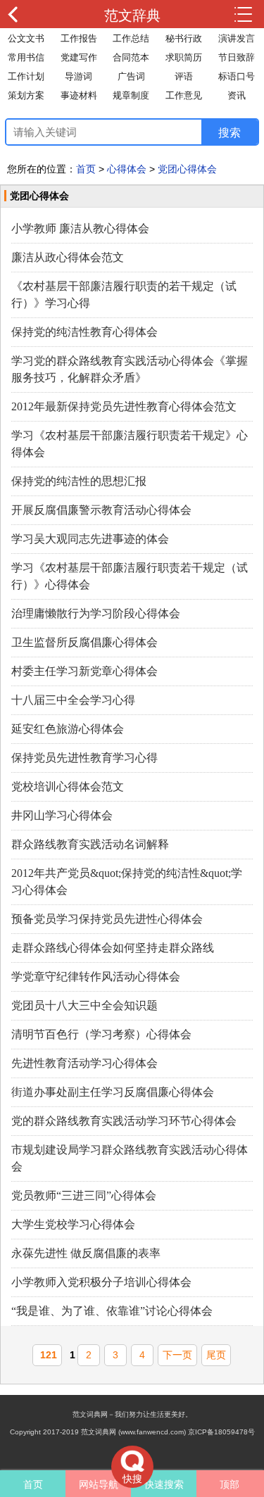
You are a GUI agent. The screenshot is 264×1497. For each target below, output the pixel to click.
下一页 (177, 1354)
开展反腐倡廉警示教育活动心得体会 (101, 510)
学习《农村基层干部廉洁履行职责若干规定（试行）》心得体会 (129, 576)
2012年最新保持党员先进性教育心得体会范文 (124, 406)
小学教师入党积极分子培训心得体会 (101, 1282)
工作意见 (183, 95)
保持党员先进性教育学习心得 (84, 758)
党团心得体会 (187, 169)
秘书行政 (183, 38)
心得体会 (126, 169)
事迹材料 (79, 95)
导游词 (78, 76)
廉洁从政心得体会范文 (67, 257)
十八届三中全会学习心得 (73, 700)
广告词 (131, 76)
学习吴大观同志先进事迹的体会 (90, 539)
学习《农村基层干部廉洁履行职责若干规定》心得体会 (129, 443)
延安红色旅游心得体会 (67, 729)
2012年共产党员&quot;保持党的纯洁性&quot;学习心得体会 (126, 881)
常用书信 (26, 57)
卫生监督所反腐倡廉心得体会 (84, 642)
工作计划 (26, 76)
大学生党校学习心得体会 (73, 1224)
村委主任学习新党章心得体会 (84, 671)
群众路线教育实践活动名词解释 (90, 844)
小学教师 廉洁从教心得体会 (80, 228)
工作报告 (79, 38)
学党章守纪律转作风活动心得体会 (95, 977)
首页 (86, 169)
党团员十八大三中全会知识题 (84, 1005)
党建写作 (79, 57)
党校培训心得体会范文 (67, 786)
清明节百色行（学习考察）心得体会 (101, 1034)
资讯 (236, 95)
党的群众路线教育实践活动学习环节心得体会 (124, 1121)
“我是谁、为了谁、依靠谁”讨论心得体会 (112, 1311)
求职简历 (183, 57)
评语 (184, 76)
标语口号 (236, 76)
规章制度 (131, 95)
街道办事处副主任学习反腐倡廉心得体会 (112, 1092)
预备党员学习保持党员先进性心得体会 (107, 919)
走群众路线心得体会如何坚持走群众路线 (112, 948)
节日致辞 (236, 57)
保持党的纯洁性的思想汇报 (78, 481)
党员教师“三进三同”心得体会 (83, 1195)
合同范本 (131, 57)
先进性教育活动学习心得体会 (84, 1063)
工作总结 (131, 38)
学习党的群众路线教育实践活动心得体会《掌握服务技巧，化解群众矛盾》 (129, 369)
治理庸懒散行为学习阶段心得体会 (95, 613)
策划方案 (26, 95)
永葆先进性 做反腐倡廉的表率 (86, 1253)
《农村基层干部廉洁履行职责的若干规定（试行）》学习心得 (124, 294)
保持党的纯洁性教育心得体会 (84, 332)
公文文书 (26, 38)
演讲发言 (236, 38)
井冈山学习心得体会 (62, 815)
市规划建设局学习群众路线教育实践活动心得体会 (129, 1158)
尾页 (216, 1354)
